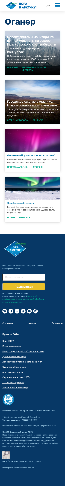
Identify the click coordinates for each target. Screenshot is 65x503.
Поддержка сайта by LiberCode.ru (18, 467)
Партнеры (57, 323)
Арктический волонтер (15, 387)
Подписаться (24, 286)
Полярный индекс (12, 346)
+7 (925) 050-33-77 (29, 420)
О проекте (7, 323)
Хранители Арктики (13, 382)
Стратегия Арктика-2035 (16, 377)
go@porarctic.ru (48, 425)
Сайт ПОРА (8, 341)
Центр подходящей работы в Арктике (23, 351)
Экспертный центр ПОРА (21, 432)
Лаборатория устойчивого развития (22, 361)
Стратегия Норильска (14, 366)
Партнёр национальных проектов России (21, 461)
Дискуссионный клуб (14, 356)
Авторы (32, 323)
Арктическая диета (13, 372)
